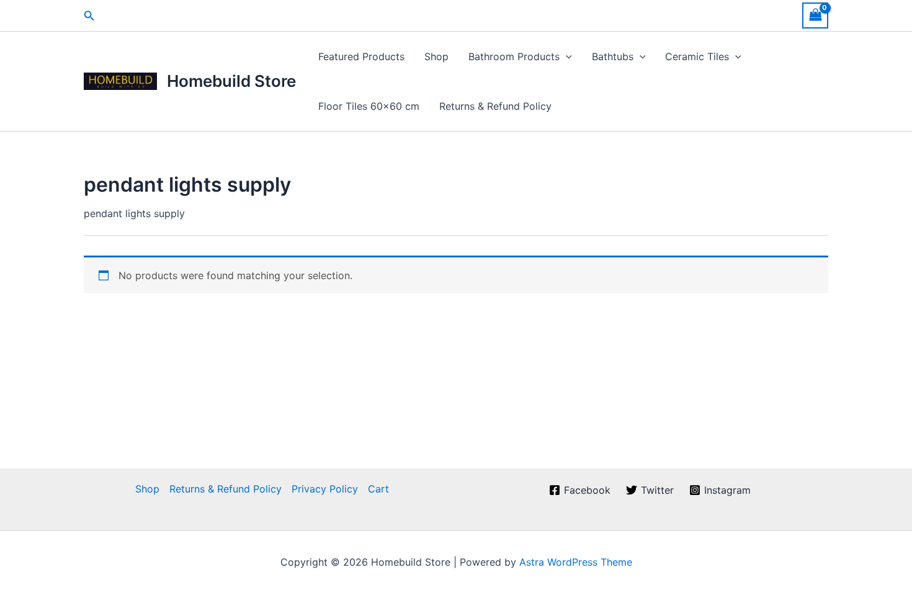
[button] (89, 16)
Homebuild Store (231, 81)
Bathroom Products (514, 56)
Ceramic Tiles (697, 56)
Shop (436, 56)
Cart (378, 489)
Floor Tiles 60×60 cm (368, 106)
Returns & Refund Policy (495, 106)
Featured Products (361, 56)
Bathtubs (612, 56)
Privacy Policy (325, 489)
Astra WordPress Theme (575, 562)
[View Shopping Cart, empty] (815, 15)
